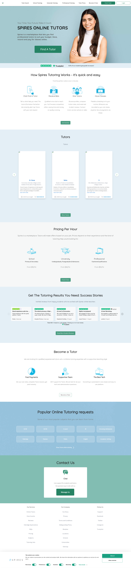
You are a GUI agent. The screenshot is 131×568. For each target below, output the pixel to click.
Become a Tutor (65, 395)
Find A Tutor (108, 3)
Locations (65, 533)
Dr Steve (32, 180)
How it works (31, 516)
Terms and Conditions (65, 520)
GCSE (25, 429)
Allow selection (112, 560)
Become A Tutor (93, 3)
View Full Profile (24, 192)
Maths (65, 439)
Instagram (100, 525)
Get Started (65, 123)
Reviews (31, 520)
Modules (65, 529)
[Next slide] (117, 175)
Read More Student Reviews (65, 333)
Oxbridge (25, 439)
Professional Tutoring (68, 3)
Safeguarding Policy (65, 525)
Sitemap (65, 546)
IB (85, 429)
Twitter (100, 520)
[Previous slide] (14, 175)
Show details (82, 564)
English (86, 439)
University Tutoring (52, 3)
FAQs (30, 529)
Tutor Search (25, 3)
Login (123, 3)
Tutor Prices (82, 3)
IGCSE (45, 429)
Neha (65, 180)
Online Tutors (31, 512)
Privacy (65, 516)
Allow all (112, 555)
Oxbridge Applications (31, 525)
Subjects (31, 538)
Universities (65, 542)
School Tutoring (37, 3)
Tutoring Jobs (30, 542)
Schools (65, 538)
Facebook (100, 516)
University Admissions (105, 429)
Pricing (31, 533)
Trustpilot (100, 529)
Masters (45, 439)
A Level (65, 429)
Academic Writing (105, 439)
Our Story (65, 512)
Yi (99, 180)
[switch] (48, 565)
